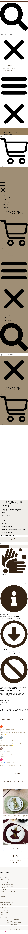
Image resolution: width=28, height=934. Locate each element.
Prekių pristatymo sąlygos (7, 886)
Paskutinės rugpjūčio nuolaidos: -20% (14, 1)
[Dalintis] (6, 931)
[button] (14, 17)
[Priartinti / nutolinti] (1, 931)
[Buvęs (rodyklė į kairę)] (1, 933)
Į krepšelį (4, 546)
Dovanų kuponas (8, 70)
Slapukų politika (4, 882)
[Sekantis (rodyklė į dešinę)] (4, 933)
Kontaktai (2, 887)
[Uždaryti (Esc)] (9, 931)
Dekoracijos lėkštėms (10, 68)
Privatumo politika (5, 881)
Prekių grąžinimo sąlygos (6, 884)
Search (14, 32)
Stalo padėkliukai (8, 65)
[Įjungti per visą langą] (4, 931)
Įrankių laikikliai (8, 67)
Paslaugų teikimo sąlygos (6, 879)
